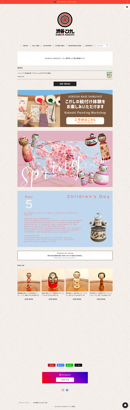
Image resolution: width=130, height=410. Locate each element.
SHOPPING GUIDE (74, 45)
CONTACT (89, 45)
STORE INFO (59, 45)
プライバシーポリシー (24, 402)
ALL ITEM (35, 45)
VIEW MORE (29, 299)
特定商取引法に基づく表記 (40, 402)
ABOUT (25, 45)
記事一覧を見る (65, 84)
